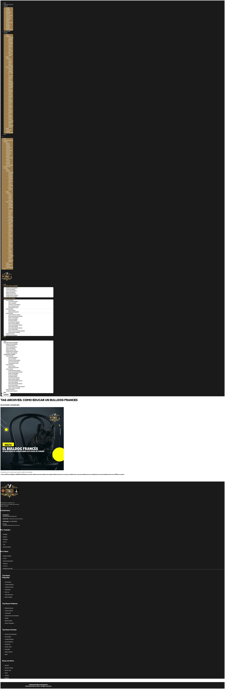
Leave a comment (120, 474)
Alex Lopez (3, 474)
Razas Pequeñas (8, 35)
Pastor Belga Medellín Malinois (10, 100)
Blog (5, 134)
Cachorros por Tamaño (7, 167)
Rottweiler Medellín (10, 86)
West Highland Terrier (10, 54)
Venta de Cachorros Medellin (8, 141)
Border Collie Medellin (10, 80)
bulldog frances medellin (47, 474)
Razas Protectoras (9, 129)
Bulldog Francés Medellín (8, 9)
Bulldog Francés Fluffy (9, 21)
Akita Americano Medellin (10, 125)
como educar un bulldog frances (70, 474)
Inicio (5, 3)
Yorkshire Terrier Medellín (10, 45)
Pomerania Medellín (8, 13)
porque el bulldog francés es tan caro (108, 474)
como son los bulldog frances (83, 474)
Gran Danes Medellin (10, 105)
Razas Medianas (8, 57)
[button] (7, 136)
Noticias (20, 474)
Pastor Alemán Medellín (10, 95)
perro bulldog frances (94, 474)
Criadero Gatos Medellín (9, 29)
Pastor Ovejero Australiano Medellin (11, 120)
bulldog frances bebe (27, 474)
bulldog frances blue (37, 474)
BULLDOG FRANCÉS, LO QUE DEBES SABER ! (10, 405)
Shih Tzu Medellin (10, 41)
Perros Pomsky (10, 60)
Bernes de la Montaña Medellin (10, 75)
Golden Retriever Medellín (8, 25)
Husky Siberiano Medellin (10, 90)
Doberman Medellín (8, 18)
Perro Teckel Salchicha (9, 16)
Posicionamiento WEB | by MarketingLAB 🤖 (38, 684)
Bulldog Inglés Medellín (10, 64)
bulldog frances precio (58, 474)
